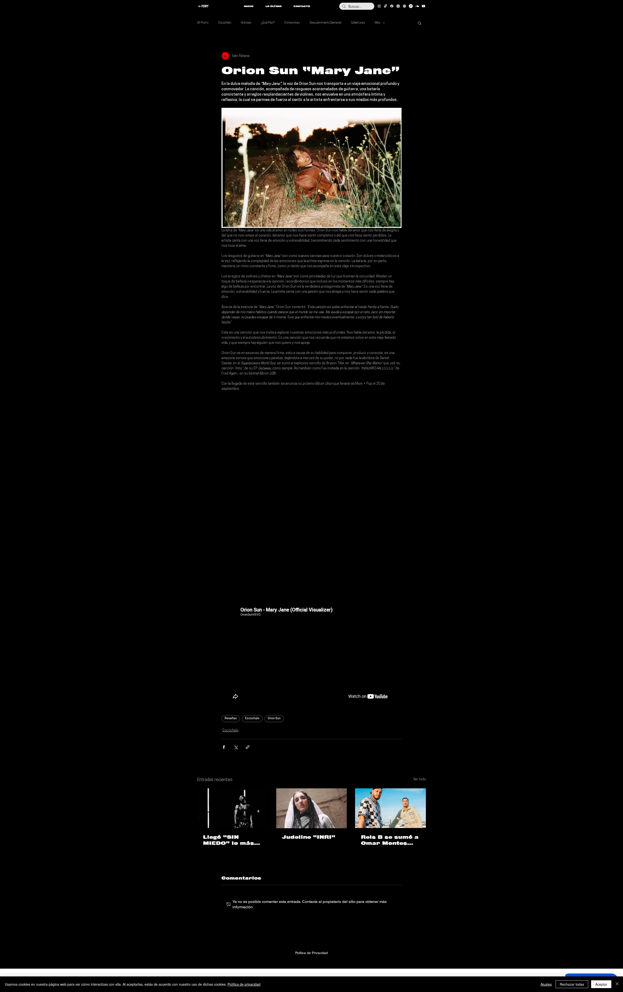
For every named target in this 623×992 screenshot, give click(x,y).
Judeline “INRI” (308, 837)
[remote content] (311, 440)
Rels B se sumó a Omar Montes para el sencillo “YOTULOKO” (390, 840)
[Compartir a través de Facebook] (223, 747)
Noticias (246, 22)
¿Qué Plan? (268, 22)
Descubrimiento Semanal (325, 22)
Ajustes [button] (546, 984)
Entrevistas (292, 22)
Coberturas (358, 22)
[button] (419, 23)
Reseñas (231, 718)
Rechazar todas (572, 984)
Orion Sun (274, 718)
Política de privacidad (244, 984)
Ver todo (419, 779)
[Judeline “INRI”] (311, 808)
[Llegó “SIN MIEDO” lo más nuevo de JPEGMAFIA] (232, 808)
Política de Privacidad (311, 953)
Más (377, 22)
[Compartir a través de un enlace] (247, 747)
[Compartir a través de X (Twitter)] (235, 747)
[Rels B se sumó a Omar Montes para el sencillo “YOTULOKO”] (390, 808)
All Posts (203, 22)
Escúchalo (224, 22)
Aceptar (601, 984)
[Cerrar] (617, 984)
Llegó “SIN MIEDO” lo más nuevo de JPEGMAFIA (228, 840)
